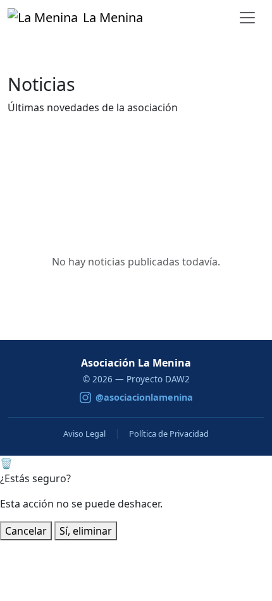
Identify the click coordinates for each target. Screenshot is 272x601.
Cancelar (26, 531)
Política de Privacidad (169, 433)
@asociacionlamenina (144, 397)
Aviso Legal (84, 433)
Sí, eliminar (85, 531)
